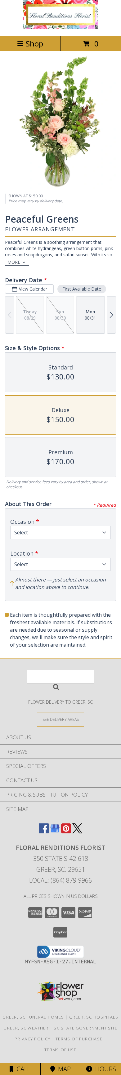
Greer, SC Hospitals (94, 1017)
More (13, 262)
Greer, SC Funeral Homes (33, 1017)
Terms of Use (60, 1050)
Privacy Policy (32, 1039)
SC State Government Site (85, 1028)
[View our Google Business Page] (55, 831)
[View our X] (77, 831)
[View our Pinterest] (66, 831)
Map (63, 1069)
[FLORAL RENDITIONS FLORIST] (60, 27)
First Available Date (81, 289)
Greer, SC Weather (25, 1028)
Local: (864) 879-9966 (60, 880)
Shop (34, 43)
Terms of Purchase (79, 1039)
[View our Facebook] (44, 831)
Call (22, 1069)
